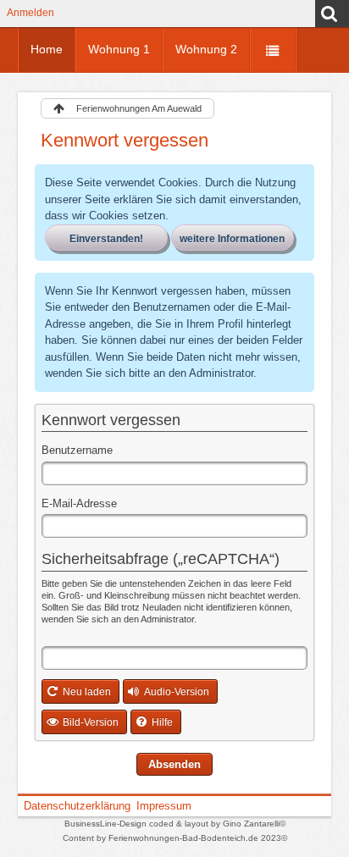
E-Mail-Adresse (79, 503)
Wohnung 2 (206, 49)
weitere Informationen (232, 239)
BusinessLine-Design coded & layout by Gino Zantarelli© (174, 823)
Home (46, 49)
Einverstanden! (106, 239)
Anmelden (30, 12)
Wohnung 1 (119, 49)
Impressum (163, 805)
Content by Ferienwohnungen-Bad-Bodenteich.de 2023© (175, 838)
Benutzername (77, 450)
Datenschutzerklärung (77, 805)
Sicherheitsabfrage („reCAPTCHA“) (161, 558)
